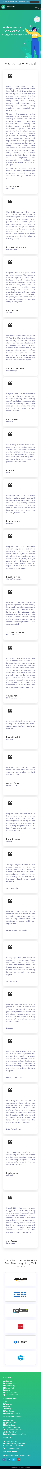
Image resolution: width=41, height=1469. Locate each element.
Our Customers (11, 1392)
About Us (8, 1381)
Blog (6, 1402)
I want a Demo (35, 2)
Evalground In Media (12, 1413)
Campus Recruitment (13, 1429)
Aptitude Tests (10, 1422)
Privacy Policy (10, 1388)
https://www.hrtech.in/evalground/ (18, 1455)
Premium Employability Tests (15, 1434)
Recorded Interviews (12, 1427)
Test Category (10, 1411)
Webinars (8, 1404)
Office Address (11, 1441)
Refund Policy (10, 1385)
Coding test (9, 1420)
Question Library (11, 1432)
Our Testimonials (12, 1395)
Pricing (7, 1390)
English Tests (10, 1425)
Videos (7, 1406)
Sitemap (8, 1409)
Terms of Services (11, 1383)
